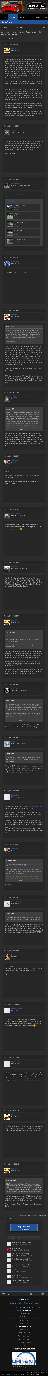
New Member (16, 1248)
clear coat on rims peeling (20, 1254)
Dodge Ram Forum (24, 1333)
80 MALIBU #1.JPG (19, 205)
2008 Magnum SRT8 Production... (22, 1243)
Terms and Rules (31, 1372)
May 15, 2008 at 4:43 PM (11, 257)
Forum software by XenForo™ (11, 1374)
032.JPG (16, 214)
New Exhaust (16, 1275)
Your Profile (24, 1324)
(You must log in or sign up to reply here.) (33, 1215)
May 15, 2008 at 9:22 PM (11, 844)
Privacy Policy (42, 1372)
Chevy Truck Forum (24, 1329)
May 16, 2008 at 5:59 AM (11, 1164)
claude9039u (16, 1008)
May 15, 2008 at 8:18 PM (11, 737)
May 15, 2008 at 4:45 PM (11, 311)
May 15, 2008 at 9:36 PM (11, 951)
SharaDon (15, 795)
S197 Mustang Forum (24, 1343)
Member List (24, 1320)
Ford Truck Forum (24, 1336)
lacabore (15, 1255)
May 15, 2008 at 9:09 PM (11, 791)
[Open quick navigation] (44, 27)
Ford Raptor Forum (24, 1339)
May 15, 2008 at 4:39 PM (11, 179)
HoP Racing (16, 902)
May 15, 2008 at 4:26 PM (11, 44)
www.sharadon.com (35, 806)
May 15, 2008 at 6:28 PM (11, 563)
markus (14, 688)
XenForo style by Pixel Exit (29, 1374)
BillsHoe (14, 567)
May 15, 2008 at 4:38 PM (11, 126)
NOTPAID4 (15, 183)
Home (4, 17)
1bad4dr (14, 460)
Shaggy (14, 1250)
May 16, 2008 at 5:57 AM (11, 1057)
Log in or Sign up (40, 17)
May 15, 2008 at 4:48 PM (11, 393)
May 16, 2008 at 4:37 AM (11, 1004)
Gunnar (14, 1245)
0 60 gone (15, 261)
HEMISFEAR (15, 513)
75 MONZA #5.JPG (19, 239)
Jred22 (14, 130)
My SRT (14, 1270)
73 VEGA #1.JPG (19, 231)
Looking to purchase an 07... (21, 1264)
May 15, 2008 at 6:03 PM (11, 509)
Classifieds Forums (24, 1314)
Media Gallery (24, 1317)
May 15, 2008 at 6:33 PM (11, 616)
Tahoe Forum (24, 1346)
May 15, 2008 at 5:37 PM (11, 456)
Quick (13, 742)
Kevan (13, 955)
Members (23, 17)
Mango (14, 48)
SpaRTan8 (15, 1062)
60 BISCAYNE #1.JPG (20, 222)
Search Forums (7, 22)
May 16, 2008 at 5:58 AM (11, 1111)
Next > (11, 38)
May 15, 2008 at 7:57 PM (11, 684)
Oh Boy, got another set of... (21, 1281)
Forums (13, 17)
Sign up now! (24, 1227)
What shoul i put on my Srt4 (21, 1259)
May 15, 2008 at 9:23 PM (11, 897)
